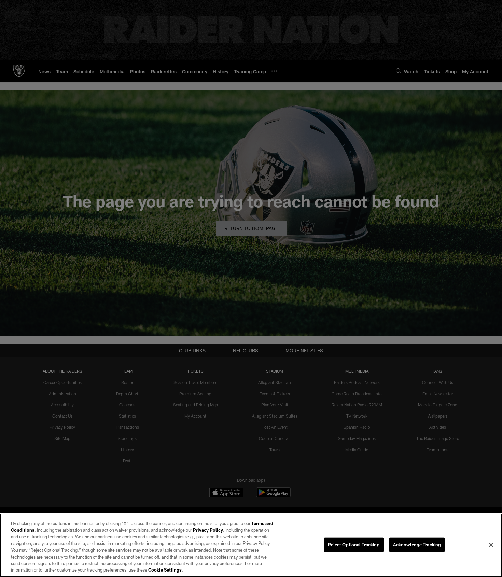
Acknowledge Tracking (417, 544)
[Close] (491, 544)
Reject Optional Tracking (354, 544)
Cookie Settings (165, 570)
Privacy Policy (208, 530)
